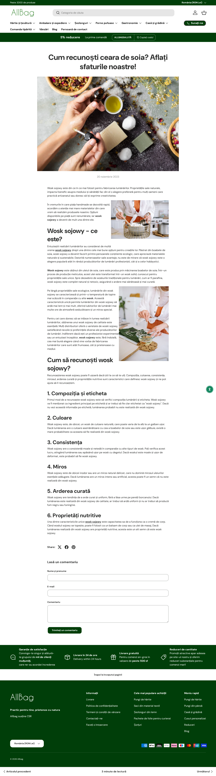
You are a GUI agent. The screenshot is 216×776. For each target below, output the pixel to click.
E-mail (50, 586)
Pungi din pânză (193, 705)
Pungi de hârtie (142, 699)
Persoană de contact (74, 29)
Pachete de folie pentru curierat (152, 718)
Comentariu (53, 602)
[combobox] (113, 12)
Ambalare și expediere (53, 23)
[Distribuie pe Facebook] (66, 547)
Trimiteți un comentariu (64, 630)
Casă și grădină (155, 23)
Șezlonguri (81, 23)
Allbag (20, 759)
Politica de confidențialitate (102, 705)
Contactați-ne (94, 718)
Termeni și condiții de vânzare (103, 712)
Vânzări (43, 29)
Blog (54, 29)
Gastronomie (130, 23)
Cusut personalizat (195, 718)
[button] (209, 389)
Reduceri (189, 724)
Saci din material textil (147, 705)
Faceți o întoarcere (97, 724)
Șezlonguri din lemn (145, 712)
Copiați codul (146, 37)
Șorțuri (138, 724)
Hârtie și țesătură (20, 23)
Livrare (90, 699)
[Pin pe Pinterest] (73, 547)
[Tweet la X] (59, 547)
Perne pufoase (105, 23)
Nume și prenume (56, 571)
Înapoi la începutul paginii (108, 674)
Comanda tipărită (21, 29)
